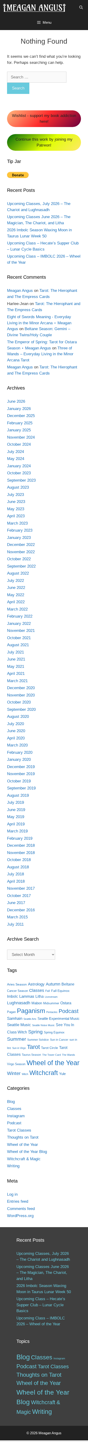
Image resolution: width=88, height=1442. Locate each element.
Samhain (14, 1018)
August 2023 (18, 487)
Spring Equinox (54, 1032)
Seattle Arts (29, 1018)
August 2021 (18, 645)
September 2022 (21, 566)
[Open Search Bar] (81, 7)
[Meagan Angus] (34, 7)
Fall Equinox (60, 991)
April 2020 (16, 738)
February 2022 (19, 616)
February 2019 (19, 838)
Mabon (36, 1003)
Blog (11, 1101)
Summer (16, 1039)
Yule (62, 1074)
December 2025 (21, 416)
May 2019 (15, 817)
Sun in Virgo (19, 1048)
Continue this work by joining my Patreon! (44, 142)
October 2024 (19, 444)
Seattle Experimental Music (59, 1019)
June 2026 (16, 401)
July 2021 (15, 652)
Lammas (26, 996)
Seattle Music (19, 1024)
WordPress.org (20, 1216)
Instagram (16, 1116)
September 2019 (21, 788)
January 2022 (19, 623)
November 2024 (21, 437)
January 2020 (19, 759)
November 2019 (21, 774)
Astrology (36, 984)
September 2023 (21, 480)
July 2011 (15, 924)
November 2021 (21, 630)
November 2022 (21, 552)
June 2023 (16, 501)
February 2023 (19, 530)
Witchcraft (43, 1072)
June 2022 (16, 587)
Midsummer (51, 1003)
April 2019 (16, 824)
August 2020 (18, 716)
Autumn (53, 984)
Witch (25, 1074)
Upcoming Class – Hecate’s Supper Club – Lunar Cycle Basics (40, 1305)
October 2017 (19, 895)
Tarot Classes (19, 1130)
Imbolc (12, 996)
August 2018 (18, 867)
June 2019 (16, 810)
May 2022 (15, 595)
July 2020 (15, 724)
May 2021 (15, 666)
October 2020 (19, 702)
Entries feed (17, 1201)
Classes (36, 990)
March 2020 (17, 745)
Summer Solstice (38, 1039)
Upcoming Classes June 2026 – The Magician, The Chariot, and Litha (42, 1272)
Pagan (11, 1012)
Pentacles (51, 1012)
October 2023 (19, 473)
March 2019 (17, 831)
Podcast (68, 1011)
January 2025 (19, 430)
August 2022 (18, 573)
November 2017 (21, 888)
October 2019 (19, 781)
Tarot (33, 1047)
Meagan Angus (20, 290)
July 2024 (15, 451)
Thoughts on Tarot (22, 1137)
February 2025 (19, 423)
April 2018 (16, 881)
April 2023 (16, 516)
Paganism (31, 1010)
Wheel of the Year (53, 1063)
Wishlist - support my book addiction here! (44, 118)
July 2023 (15, 494)
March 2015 (17, 917)
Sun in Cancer (59, 1039)
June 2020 (16, 731)
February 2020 (19, 752)
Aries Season (17, 984)
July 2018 (15, 874)
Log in (12, 1194)
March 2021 (17, 681)
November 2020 (21, 695)
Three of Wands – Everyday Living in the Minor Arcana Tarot (40, 354)
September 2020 (21, 709)
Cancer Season (17, 991)
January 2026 (19, 408)
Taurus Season (31, 1054)
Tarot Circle (49, 1048)
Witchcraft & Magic (24, 1159)
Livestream (51, 996)
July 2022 (15, 580)
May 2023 (15, 509)
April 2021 (16, 673)
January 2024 (19, 466)
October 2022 (19, 559)
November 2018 (21, 853)
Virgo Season (16, 1064)
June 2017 (16, 903)
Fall (47, 991)
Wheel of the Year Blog (27, 1151)
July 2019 (15, 802)
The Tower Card (51, 1054)
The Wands (68, 1054)
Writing (13, 1166)
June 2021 (16, 659)
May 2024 (15, 458)
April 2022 (16, 602)
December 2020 (21, 688)
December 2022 (21, 544)
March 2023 (17, 523)
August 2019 (18, 795)
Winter (14, 1073)
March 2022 (17, 609)
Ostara (65, 1003)
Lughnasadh (18, 1002)
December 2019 (21, 767)
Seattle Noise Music (43, 1025)
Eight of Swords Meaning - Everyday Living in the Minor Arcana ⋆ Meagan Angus (39, 323)
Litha (39, 996)
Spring (35, 1031)
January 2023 (19, 537)
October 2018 (19, 860)
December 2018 (21, 845)
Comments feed (21, 1208)
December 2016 (21, 910)
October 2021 (19, 638)
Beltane (67, 984)
